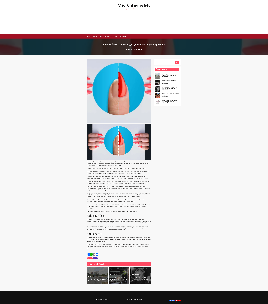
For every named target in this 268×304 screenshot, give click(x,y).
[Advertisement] (134, 23)
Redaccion (130, 49)
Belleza (90, 258)
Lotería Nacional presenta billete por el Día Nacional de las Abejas (170, 101)
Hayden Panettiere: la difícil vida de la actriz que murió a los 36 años (140, 279)
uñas (96, 258)
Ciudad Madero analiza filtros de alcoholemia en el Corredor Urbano (118, 279)
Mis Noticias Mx (134, 5)
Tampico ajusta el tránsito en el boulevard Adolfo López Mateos (97, 280)
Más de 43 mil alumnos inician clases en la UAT (170, 94)
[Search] (177, 62)
